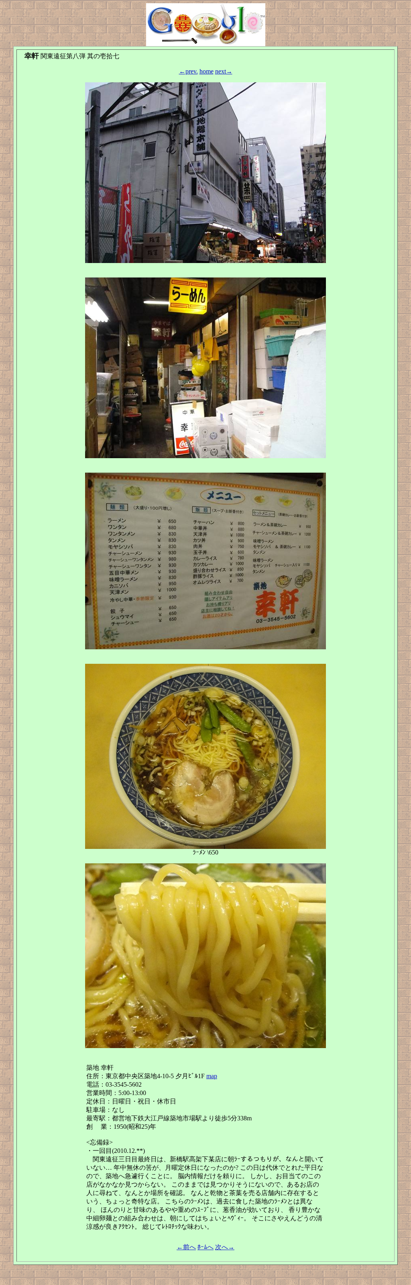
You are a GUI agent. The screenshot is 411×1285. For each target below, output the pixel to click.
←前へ (186, 1247)
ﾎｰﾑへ (205, 1247)
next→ (223, 71)
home (206, 71)
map (211, 1076)
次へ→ (224, 1247)
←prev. (188, 71)
